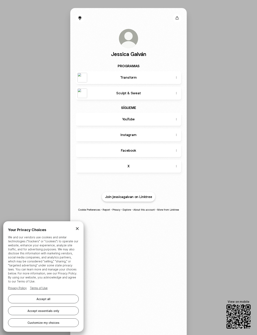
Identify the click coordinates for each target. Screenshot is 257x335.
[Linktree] (80, 18)
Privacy (116, 209)
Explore (127, 209)
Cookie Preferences (89, 209)
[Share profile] (177, 18)
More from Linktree (168, 209)
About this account (144, 209)
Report (106, 209)
